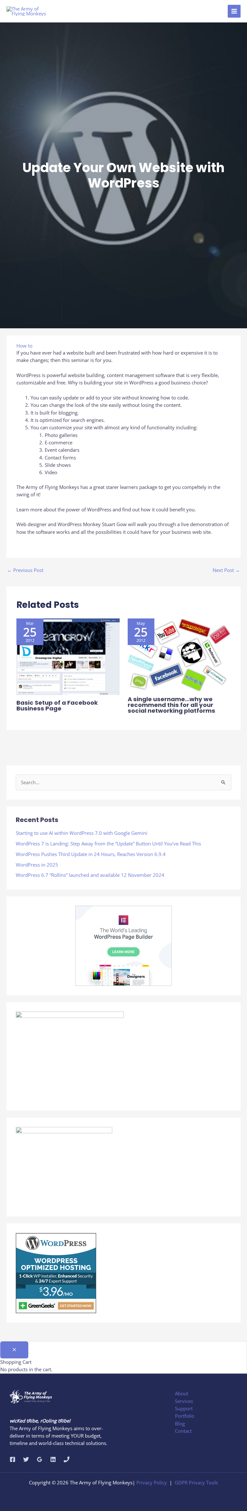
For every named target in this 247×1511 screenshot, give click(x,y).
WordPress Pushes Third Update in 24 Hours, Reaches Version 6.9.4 (91, 854)
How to (24, 345)
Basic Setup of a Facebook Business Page (57, 705)
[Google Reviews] (39, 1459)
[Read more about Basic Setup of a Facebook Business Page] (67, 656)
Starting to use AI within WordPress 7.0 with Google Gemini (81, 833)
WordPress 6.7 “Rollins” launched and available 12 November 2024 (90, 875)
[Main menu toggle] (234, 11)
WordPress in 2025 (37, 864)
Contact (183, 1431)
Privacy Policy (151, 1482)
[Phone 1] (66, 1459)
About (181, 1393)
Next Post (226, 570)
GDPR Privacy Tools (196, 1482)
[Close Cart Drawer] (14, 1349)
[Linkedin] (53, 1459)
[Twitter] (26, 1459)
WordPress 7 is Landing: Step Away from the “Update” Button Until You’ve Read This (108, 843)
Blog (180, 1423)
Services (184, 1401)
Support (184, 1408)
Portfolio (184, 1416)
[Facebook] (12, 1459)
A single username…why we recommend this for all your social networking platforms (171, 705)
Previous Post (25, 570)
